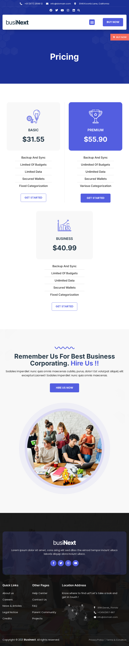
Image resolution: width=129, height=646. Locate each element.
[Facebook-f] (53, 563)
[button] (78, 10)
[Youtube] (76, 563)
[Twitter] (61, 563)
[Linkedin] (73, 10)
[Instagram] (68, 10)
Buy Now (121, 37)
